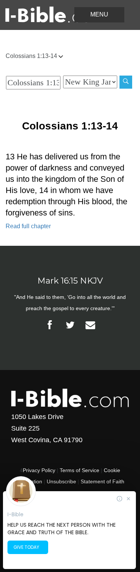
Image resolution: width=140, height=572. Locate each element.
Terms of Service (79, 470)
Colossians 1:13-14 (32, 56)
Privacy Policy (39, 470)
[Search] (125, 82)
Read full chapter (28, 226)
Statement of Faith (102, 481)
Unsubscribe (61, 481)
